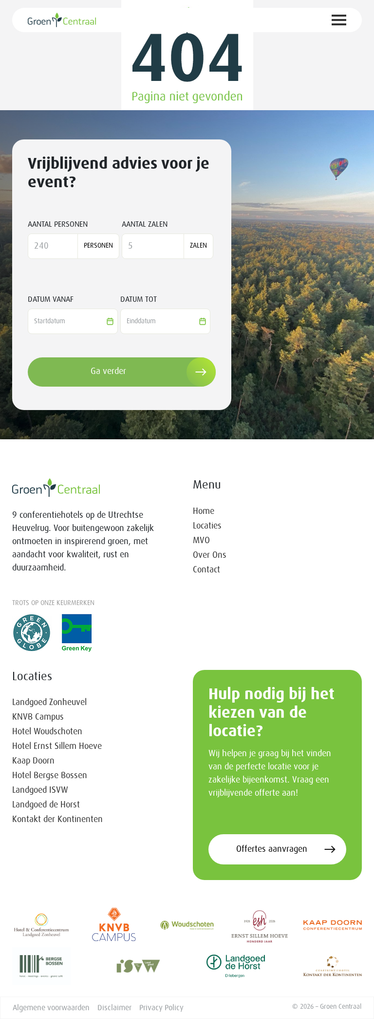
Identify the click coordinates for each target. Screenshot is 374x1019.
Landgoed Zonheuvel (49, 702)
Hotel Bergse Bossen (49, 775)
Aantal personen (58, 224)
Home (203, 511)
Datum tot (138, 299)
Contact (206, 570)
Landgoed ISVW (40, 790)
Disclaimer (114, 1008)
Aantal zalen (145, 224)
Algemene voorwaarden (51, 1008)
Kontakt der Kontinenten (57, 819)
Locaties (207, 526)
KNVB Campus (38, 717)
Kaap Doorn (33, 761)
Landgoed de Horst (46, 805)
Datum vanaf (51, 299)
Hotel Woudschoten (47, 731)
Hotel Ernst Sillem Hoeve (57, 746)
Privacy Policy (161, 1008)
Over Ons (209, 555)
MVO (201, 540)
